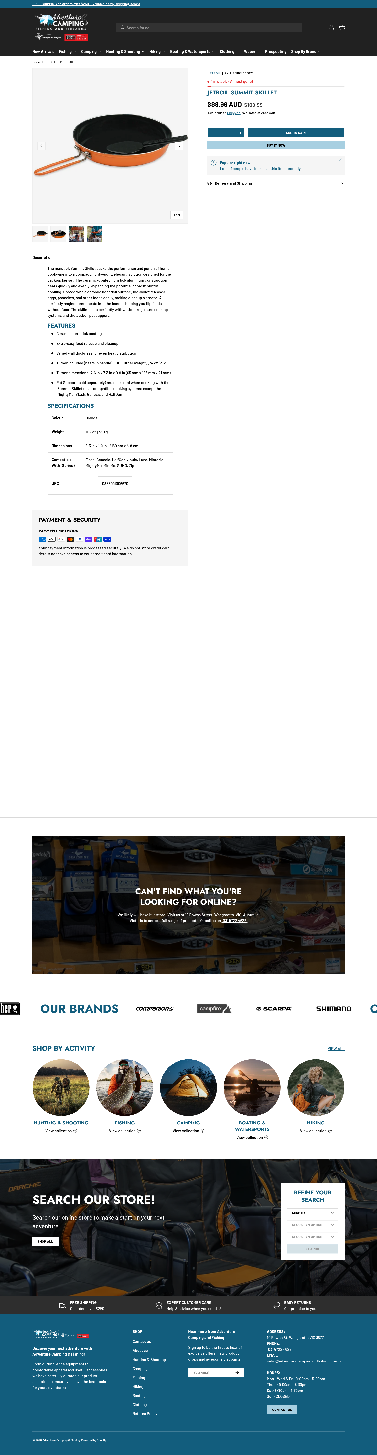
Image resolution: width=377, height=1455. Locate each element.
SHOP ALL (45, 1241)
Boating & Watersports (190, 51)
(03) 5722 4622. (235, 920)
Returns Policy (145, 1413)
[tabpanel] (110, 382)
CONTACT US (282, 1409)
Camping (89, 51)
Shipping (234, 112)
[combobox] (209, 27)
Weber (249, 51)
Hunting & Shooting (123, 51)
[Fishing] (124, 1087)
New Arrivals (43, 51)
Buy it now (276, 145)
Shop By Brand (303, 51)
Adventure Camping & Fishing (61, 1440)
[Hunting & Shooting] (61, 1087)
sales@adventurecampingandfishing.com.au (305, 1361)
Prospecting (275, 51)
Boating (139, 1395)
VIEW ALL (336, 1048)
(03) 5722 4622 (279, 1349)
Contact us (142, 1341)
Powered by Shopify (94, 1440)
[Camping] (188, 1087)
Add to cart (296, 132)
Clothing (227, 51)
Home (36, 62)
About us (140, 1350)
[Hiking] (315, 1087)
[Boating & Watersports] (252, 1087)
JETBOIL (214, 73)
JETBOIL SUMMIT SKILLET (62, 62)
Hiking (155, 51)
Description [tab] (42, 257)
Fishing (65, 51)
